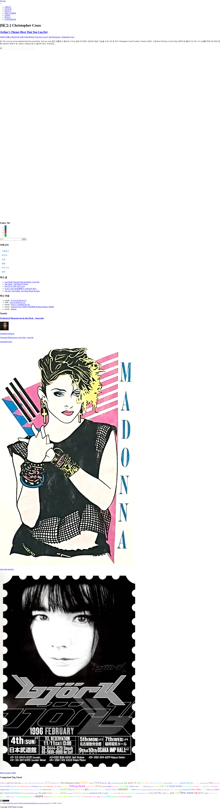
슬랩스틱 (132, 783)
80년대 (39, 796)
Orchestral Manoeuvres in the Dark (29, 789)
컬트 (86, 789)
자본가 (127, 786)
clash (27, 793)
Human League (33, 793)
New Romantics (67, 783)
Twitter (208, 789)
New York (139, 793)
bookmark (103, 797)
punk (62, 793)
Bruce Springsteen (187, 786)
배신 (109, 796)
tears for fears (204, 783)
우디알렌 (105, 793)
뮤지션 (4, 255)
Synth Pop (66, 789)
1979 (44, 786)
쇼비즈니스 (8, 786)
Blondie (110, 793)
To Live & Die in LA (18, 300)
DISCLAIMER (10, 13)
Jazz (26, 783)
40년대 (77, 783)
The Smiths (145, 783)
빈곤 (7, 797)
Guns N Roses (214, 786)
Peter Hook (115, 796)
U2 (59, 783)
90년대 (172, 786)
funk (30, 783)
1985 (55, 797)
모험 (196, 793)
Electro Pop (216, 783)
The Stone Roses (39, 783)
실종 (125, 783)
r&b (109, 783)
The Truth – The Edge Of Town (16, 284)
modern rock (101, 789)
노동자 (206, 793)
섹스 (160, 793)
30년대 (145, 786)
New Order (196, 789)
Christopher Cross (67, 37)
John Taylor (196, 783)
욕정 (203, 789)
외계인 (49, 793)
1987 (118, 793)
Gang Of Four (55, 789)
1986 (137, 786)
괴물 (166, 786)
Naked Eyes (176, 783)
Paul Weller (122, 797)
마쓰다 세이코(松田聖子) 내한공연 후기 (21, 289)
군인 (211, 783)
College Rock (86, 793)
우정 (141, 786)
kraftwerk (129, 796)
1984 (129, 789)
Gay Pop (94, 796)
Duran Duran (111, 789)
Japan (41, 786)
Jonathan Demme (4, 789)
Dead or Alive (152, 789)
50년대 (7, 793)
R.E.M (24, 793)
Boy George (69, 793)
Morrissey (47, 789)
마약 (83, 797)
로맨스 (84, 782)
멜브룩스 (104, 783)
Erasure (13, 309)
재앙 (139, 783)
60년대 (179, 786)
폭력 (47, 782)
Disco (15, 786)
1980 (176, 789)
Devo (167, 793)
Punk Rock (47, 796)
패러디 (134, 789)
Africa (212, 789)
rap (31, 786)
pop (109, 786)
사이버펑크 (56, 793)
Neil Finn (158, 789)
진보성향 (152, 793)
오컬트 (180, 789)
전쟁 (162, 786)
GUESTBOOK (10, 19)
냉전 (8, 783)
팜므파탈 (88, 797)
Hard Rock (145, 793)
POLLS (7, 17)
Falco (51, 796)
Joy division (166, 789)
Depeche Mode (74, 796)
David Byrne (16, 793)
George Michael (115, 783)
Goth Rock (105, 786)
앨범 (3, 263)
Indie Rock (77, 793)
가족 (176, 792)
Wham (172, 789)
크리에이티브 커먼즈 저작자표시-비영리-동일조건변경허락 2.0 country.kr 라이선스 (27, 803)
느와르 (115, 793)
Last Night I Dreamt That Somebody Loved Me (22, 282)
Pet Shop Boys (24, 786)
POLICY (8, 11)
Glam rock (150, 786)
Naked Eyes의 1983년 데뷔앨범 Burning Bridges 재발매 (32, 307)
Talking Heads (77, 786)
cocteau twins (144, 789)
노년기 (17, 796)
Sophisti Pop (90, 786)
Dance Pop (79, 789)
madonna (183, 783)
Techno (91, 783)
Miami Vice (124, 793)
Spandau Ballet (186, 789)
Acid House (196, 786)
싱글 (3, 259)
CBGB (2, 786)
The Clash (156, 786)
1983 (164, 793)
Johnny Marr (62, 796)
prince (132, 786)
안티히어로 (14, 790)
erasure (23, 783)
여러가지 (5, 268)
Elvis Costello (65, 786)
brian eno (49, 786)
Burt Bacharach (54, 37)
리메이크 (3, 783)
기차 (33, 783)
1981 (29, 37)
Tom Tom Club (16, 783)
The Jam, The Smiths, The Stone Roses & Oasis (22, 291)
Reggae (12, 797)
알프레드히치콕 (95, 793)
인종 (200, 786)
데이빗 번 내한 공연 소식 (15, 286)
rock (59, 786)
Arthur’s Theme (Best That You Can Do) (24, 32)
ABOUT (8, 7)
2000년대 (123, 789)
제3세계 (121, 786)
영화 (3, 272)
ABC (139, 789)
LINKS (7, 15)
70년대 (97, 782)
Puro (21, 807)
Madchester (35, 786)
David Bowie (54, 783)
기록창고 (5, 251)
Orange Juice (115, 786)
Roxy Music (169, 783)
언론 (33, 796)
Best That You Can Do (39, 37)
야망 (41, 789)
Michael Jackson (157, 783)
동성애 (190, 783)
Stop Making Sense (26, 797)
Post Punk (132, 793)
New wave (186, 792)
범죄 (201, 792)
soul (121, 783)
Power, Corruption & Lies (20, 305)
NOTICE (8, 9)
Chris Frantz (93, 789)
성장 (172, 793)
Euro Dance (206, 786)
